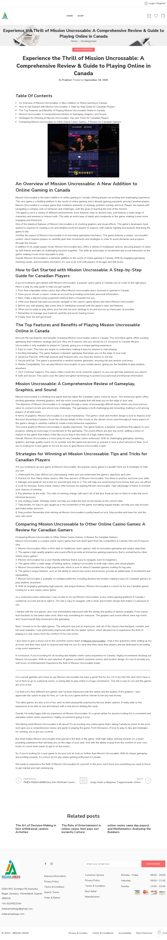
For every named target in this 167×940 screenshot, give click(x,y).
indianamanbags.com (13, 914)
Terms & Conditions (103, 933)
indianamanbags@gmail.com (17, 908)
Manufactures (92, 896)
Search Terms (51, 892)
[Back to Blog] (83, 780)
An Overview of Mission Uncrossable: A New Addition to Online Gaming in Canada (63, 103)
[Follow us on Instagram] (51, 863)
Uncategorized (88, 41)
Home (74, 41)
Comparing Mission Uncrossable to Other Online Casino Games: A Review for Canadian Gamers (70, 121)
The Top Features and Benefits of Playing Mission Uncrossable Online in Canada (62, 110)
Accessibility (124, 933)
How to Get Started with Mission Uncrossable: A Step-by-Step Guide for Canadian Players (67, 106)
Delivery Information (55, 876)
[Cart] (149, 16)
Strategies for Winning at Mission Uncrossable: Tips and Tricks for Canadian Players (64, 118)
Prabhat (67, 80)
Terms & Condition (54, 886)
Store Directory (144, 933)
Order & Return (52, 897)
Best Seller (91, 891)
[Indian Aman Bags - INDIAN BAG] (5, 16)
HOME (70, 15)
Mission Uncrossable (94, 640)
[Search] (163, 16)
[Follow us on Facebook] (45, 863)
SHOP (81, 15)
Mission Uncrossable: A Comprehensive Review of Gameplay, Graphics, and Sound (62, 114)
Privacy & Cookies (78, 933)
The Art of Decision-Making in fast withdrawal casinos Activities (35, 829)
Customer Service (94, 875)
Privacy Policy (51, 881)
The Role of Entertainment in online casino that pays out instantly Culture (81, 829)
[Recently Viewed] (159, 932)
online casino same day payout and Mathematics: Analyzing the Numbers (129, 829)
